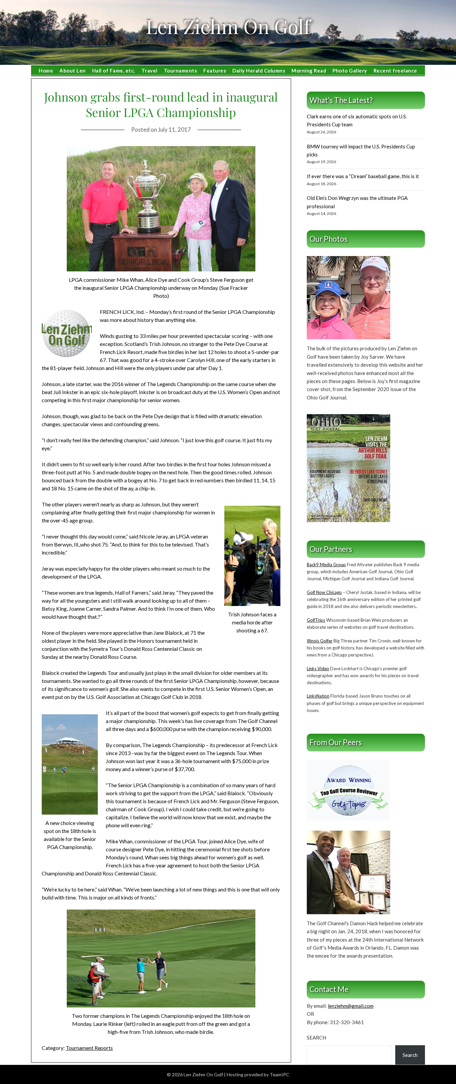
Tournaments (180, 71)
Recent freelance (395, 71)
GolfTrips (316, 620)
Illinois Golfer (319, 640)
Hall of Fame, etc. (113, 71)
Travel (150, 71)
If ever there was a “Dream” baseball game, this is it (363, 176)
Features (214, 71)
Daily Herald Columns (258, 71)
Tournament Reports (89, 1048)
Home (46, 71)
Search (316, 1038)
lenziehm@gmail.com (351, 1006)
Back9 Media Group (326, 564)
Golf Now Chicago (324, 592)
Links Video (318, 668)
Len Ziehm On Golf (228, 26)
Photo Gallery (349, 71)
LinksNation (318, 696)
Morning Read (308, 71)
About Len (72, 71)
